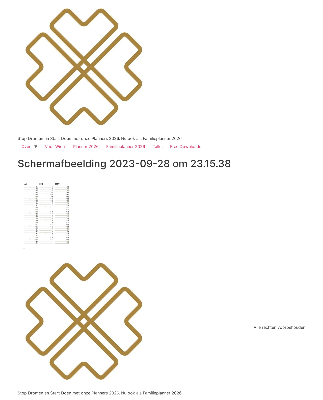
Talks (158, 146)
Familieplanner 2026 (125, 146)
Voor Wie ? (55, 146)
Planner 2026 (86, 146)
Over (26, 146)
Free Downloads (185, 146)
